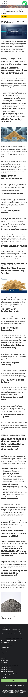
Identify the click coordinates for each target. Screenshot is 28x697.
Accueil (3, 10)
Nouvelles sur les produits (12, 10)
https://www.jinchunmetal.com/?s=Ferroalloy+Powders (9, 617)
